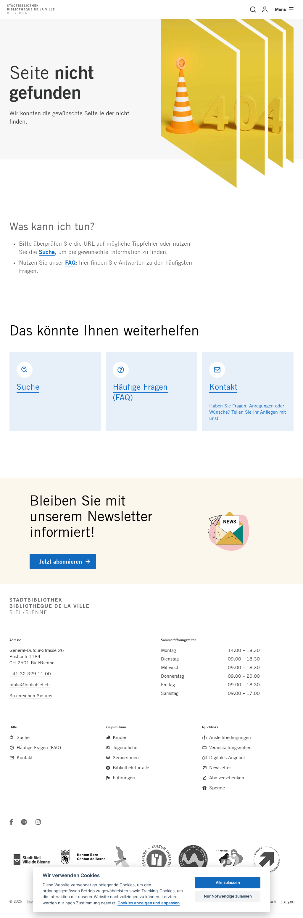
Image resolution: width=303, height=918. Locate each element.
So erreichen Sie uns (30, 695)
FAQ (70, 262)
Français (287, 901)
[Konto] (265, 9)
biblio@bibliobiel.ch (29, 684)
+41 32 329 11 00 (30, 673)
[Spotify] (24, 822)
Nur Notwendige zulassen (228, 896)
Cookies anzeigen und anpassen (148, 903)
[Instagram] (38, 822)
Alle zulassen (228, 882)
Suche (47, 251)
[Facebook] (11, 822)
